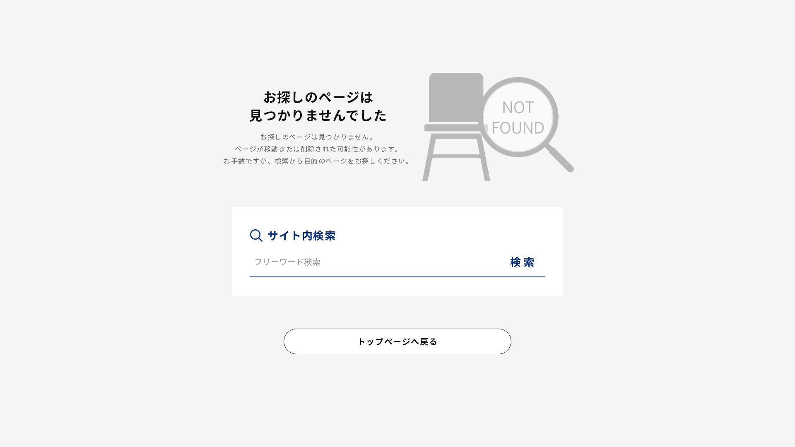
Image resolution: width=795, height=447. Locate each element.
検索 (523, 261)
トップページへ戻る (397, 341)
